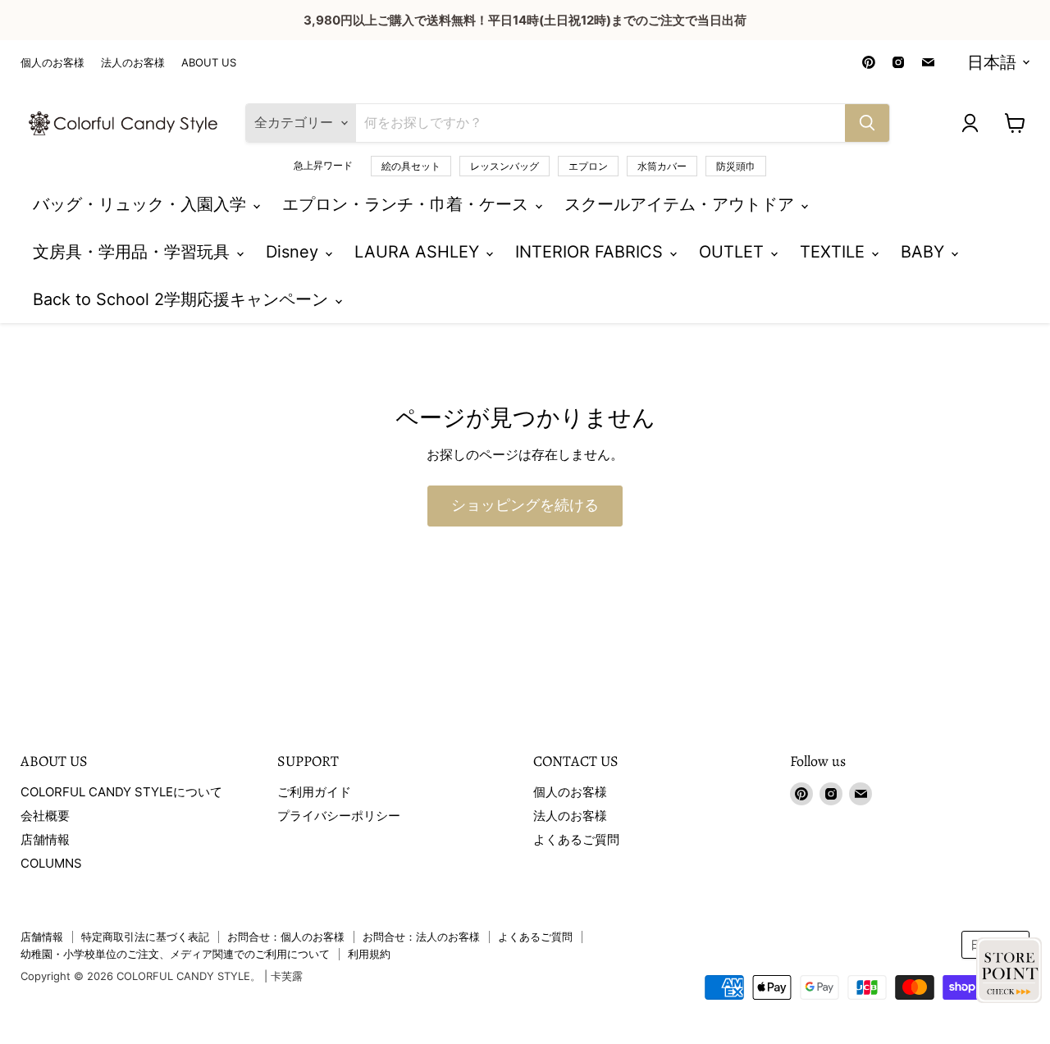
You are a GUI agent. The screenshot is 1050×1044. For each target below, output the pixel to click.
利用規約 (369, 953)
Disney (294, 252)
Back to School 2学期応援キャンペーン (183, 299)
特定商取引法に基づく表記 (145, 936)
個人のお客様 (52, 63)
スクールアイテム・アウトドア (681, 204)
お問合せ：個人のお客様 (286, 936)
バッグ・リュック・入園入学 (142, 204)
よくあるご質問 (576, 839)
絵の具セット (411, 166)
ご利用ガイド (314, 792)
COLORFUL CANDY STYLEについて (121, 792)
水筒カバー (662, 166)
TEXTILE (835, 252)
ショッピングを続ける (525, 505)
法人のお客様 (133, 63)
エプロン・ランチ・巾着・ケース (407, 204)
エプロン (588, 166)
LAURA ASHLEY (419, 252)
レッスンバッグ (504, 166)
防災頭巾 (736, 166)
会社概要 (45, 815)
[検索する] (867, 123)
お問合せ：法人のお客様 (421, 936)
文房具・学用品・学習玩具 (134, 252)
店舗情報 (45, 839)
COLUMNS (51, 863)
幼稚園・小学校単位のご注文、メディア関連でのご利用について (175, 953)
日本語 (991, 62)
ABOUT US (208, 63)
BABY (925, 252)
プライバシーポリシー (338, 815)
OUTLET (734, 252)
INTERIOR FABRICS (591, 252)
